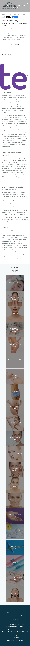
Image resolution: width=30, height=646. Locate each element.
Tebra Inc (15, 612)
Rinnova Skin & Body (6, 14)
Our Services (16, 14)
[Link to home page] (12, 5)
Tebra (21, 640)
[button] (27, 3)
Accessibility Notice (21, 615)
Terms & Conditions (9, 615)
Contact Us (15, 619)
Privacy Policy (22, 612)
